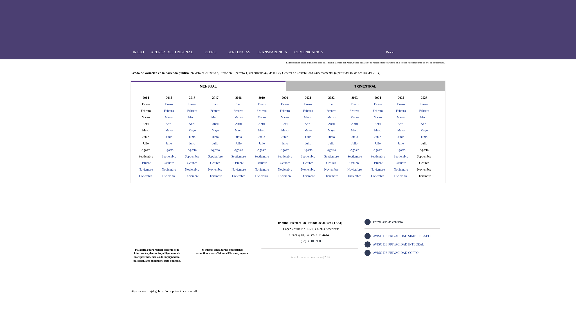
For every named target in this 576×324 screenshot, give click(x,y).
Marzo (238, 117)
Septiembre (238, 156)
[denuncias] (157, 218)
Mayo (238, 130)
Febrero (238, 110)
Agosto (238, 150)
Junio (238, 137)
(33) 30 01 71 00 (311, 241)
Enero (285, 104)
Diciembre (145, 176)
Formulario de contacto (388, 222)
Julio (239, 143)
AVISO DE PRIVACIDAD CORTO (395, 252)
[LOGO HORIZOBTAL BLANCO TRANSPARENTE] (153, 8)
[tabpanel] (288, 137)
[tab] (208, 86)
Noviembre (146, 169)
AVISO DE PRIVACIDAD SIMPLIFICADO (401, 236)
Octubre (146, 163)
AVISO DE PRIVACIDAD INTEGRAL (398, 244)
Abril (238, 124)
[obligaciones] (222, 218)
